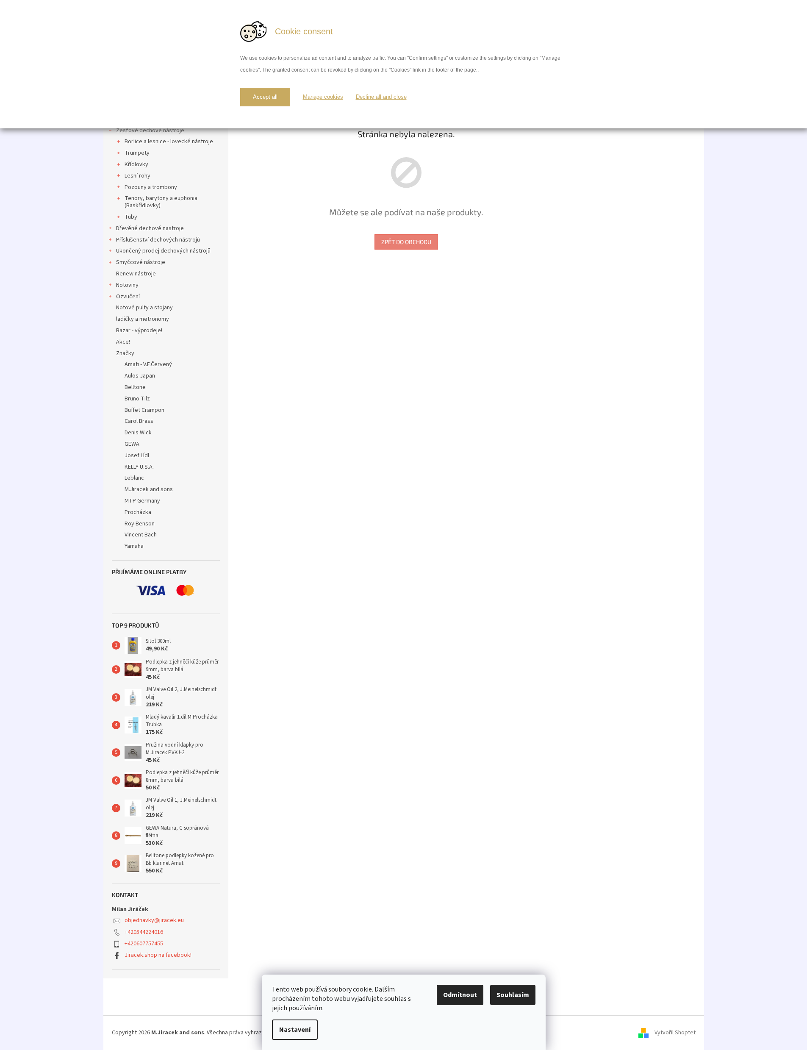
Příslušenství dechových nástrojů (158, 240)
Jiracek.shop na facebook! (158, 955)
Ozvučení (128, 296)
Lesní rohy (137, 176)
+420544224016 (144, 932)
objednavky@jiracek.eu (154, 920)
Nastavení (295, 1029)
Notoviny (127, 285)
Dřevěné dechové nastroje (150, 228)
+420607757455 (144, 943)
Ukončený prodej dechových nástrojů (163, 251)
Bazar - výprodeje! (139, 330)
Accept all (265, 97)
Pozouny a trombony (151, 187)
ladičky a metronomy (142, 319)
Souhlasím (512, 995)
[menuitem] (165, 364)
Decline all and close (381, 97)
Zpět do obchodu (406, 241)
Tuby (131, 217)
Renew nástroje (136, 273)
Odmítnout (460, 995)
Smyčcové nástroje (140, 262)
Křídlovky (136, 164)
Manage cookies (323, 97)
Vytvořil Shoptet (675, 1032)
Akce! (123, 342)
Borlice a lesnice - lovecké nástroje (169, 141)
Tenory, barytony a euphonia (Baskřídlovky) (161, 202)
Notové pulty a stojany (144, 307)
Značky (125, 353)
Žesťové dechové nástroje (150, 130)
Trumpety (137, 153)
